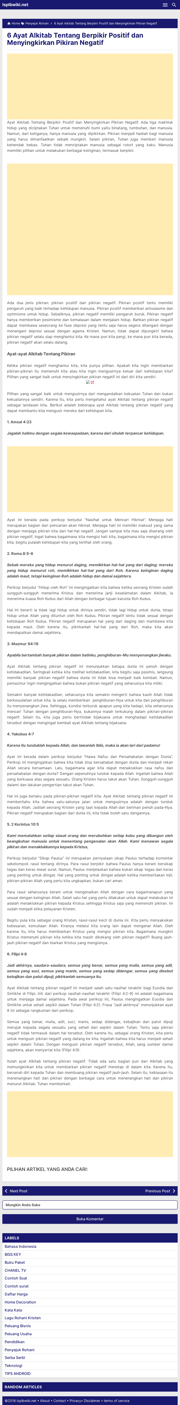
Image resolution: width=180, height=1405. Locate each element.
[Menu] (165, 4)
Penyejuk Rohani (19, 1349)
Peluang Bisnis (18, 1325)
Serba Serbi (15, 1357)
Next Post (18, 1191)
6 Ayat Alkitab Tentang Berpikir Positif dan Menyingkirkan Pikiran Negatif (75, 39)
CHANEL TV (15, 1270)
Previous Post (157, 1191)
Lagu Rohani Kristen (23, 1317)
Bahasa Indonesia (20, 1246)
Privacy (75, 1401)
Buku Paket (15, 1262)
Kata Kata (13, 1310)
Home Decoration (20, 1302)
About (45, 1401)
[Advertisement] (90, 86)
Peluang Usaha (18, 1333)
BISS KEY (13, 1254)
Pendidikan (15, 1341)
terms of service (116, 1401)
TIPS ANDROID (18, 1373)
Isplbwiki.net (15, 4)
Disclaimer (92, 1401)
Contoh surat (17, 1286)
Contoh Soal (16, 1278)
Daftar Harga (16, 1294)
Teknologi (13, 1365)
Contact (59, 1401)
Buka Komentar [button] (90, 1219)
